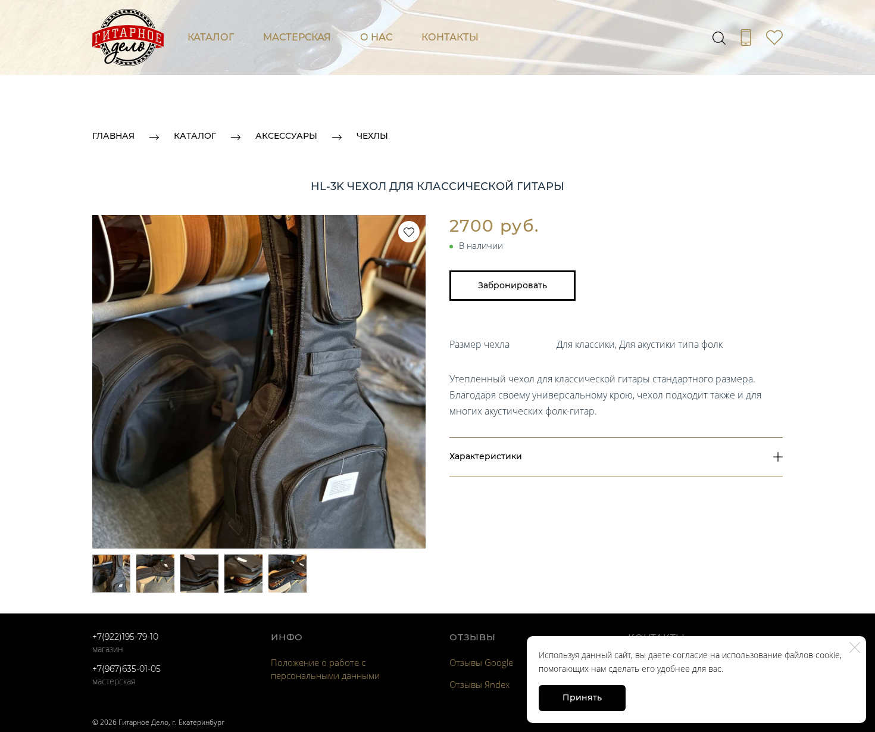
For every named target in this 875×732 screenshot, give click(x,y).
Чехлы (372, 135)
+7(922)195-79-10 (125, 636)
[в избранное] (409, 231)
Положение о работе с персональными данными (325, 668)
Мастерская (297, 37)
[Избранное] (774, 37)
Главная (113, 135)
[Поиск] (719, 37)
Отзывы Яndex (479, 684)
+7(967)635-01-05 (126, 669)
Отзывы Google (481, 662)
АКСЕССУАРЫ (286, 135)
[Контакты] (746, 37)
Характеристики (485, 456)
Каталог (211, 37)
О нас (376, 37)
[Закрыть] (854, 647)
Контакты (450, 37)
